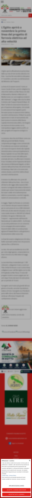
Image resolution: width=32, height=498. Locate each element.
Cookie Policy (5, 475)
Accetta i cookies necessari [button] (16, 490)
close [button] (30, 460)
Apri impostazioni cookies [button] (16, 485)
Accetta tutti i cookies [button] (16, 494)
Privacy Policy (12, 475)
